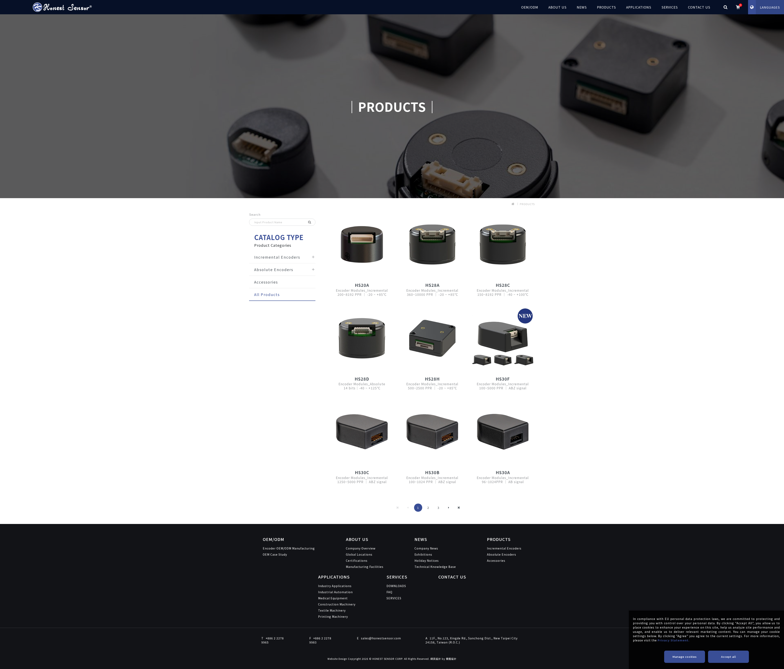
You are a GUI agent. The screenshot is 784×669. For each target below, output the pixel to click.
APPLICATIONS (638, 7)
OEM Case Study (275, 554)
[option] (392, 106)
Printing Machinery (333, 616)
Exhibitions (423, 554)
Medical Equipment (333, 598)
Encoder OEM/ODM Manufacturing (289, 548)
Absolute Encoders (273, 269)
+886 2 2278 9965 (272, 640)
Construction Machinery (336, 604)
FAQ (389, 592)
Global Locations (359, 554)
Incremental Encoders (277, 257)
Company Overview (360, 548)
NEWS (582, 7)
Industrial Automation (335, 592)
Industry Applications (335, 586)
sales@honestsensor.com (379, 638)
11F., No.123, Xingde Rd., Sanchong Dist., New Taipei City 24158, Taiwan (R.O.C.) (471, 640)
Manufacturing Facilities (364, 567)
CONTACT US (699, 7)
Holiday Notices (426, 560)
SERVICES (670, 7)
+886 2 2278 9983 (320, 640)
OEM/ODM (529, 7)
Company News (426, 548)
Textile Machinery (332, 610)
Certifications (357, 560)
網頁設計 (435, 658)
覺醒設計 (451, 658)
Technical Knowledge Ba (435, 567)
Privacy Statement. (673, 640)
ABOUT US (557, 7)
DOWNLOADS (396, 586)
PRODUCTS (606, 7)
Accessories (266, 282)
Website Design (337, 658)
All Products (267, 294)
